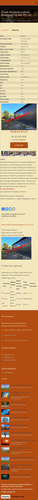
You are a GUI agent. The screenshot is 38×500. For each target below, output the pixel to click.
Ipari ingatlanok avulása (19, 427)
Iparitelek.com (9, 355)
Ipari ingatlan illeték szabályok (22, 435)
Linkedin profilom (10, 360)
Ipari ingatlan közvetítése (20, 419)
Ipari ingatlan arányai (18, 404)
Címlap (4, 18)
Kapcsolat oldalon (10, 335)
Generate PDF (15, 30)
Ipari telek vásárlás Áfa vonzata (22, 387)
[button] (19, 104)
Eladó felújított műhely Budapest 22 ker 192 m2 (17, 225)
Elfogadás (5, 497)
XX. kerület (5, 304)
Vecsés (5, 299)
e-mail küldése (19, 140)
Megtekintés (6, 30)
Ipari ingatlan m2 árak (18, 412)
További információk (8, 492)
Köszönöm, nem (18, 497)
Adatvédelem (8, 372)
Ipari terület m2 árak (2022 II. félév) (23, 459)
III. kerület (6, 293)
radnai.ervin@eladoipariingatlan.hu (16, 340)
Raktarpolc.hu (8, 357)
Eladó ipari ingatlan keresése (21, 477)
